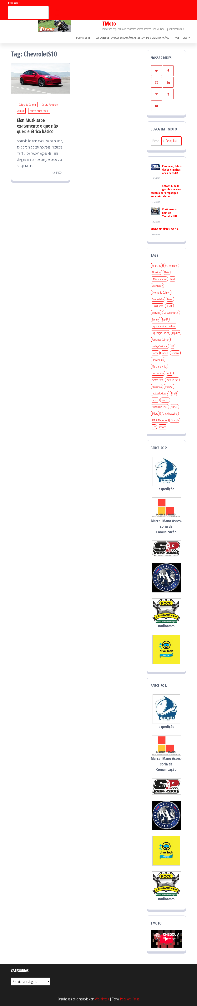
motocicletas (172, 380)
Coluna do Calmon (27, 104)
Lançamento (158, 360)
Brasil (172, 279)
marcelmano (158, 373)
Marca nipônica (159, 366)
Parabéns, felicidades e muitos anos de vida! (172, 169)
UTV (154, 427)
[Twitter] (156, 70)
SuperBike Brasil (160, 407)
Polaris (155, 400)
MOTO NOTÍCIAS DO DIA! (165, 229)
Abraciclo (156, 272)
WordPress (102, 999)
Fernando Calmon (160, 339)
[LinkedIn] (168, 82)
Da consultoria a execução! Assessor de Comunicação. (132, 37)
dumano (156, 313)
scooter (165, 400)
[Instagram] (156, 82)
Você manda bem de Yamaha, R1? (169, 212)
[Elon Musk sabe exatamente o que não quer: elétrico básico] (40, 77)
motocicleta (157, 380)
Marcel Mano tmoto (39, 111)
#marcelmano (171, 265)
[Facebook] (168, 70)
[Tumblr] (168, 94)
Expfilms (176, 333)
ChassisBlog (157, 286)
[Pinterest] (156, 94)
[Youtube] (156, 105)
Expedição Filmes (160, 333)
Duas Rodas (157, 306)
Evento (155, 319)
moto (169, 373)
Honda (155, 353)
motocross (157, 386)
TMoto (109, 23)
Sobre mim (83, 37)
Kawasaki (175, 353)
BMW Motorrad (159, 279)
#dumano (156, 265)
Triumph (175, 420)
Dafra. (170, 299)
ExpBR (165, 319)
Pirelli (174, 393)
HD (172, 346)
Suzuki (174, 407)
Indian (165, 353)
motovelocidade (160, 393)
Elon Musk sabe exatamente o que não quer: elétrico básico (37, 125)
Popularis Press (129, 999)
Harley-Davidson (160, 346)
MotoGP (169, 386)
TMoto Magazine (169, 413)
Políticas (181, 37)
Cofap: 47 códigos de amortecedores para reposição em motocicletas (166, 191)
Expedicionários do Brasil (164, 326)
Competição (158, 299)
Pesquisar (13, 3)
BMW (166, 272)
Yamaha (162, 427)
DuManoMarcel (171, 313)
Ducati (169, 306)
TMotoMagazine (159, 420)
